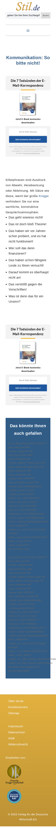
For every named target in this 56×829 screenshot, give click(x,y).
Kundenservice (18, 707)
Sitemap (13, 713)
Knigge (44, 196)
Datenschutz (16, 732)
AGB (11, 738)
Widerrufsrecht (18, 744)
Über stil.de (16, 701)
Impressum (15, 726)
